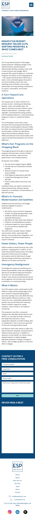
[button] (31, 5)
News (18, 489)
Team (17, 486)
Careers (17, 492)
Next (17, 395)
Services (18, 483)
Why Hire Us (17, 480)
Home (17, 475)
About (17, 478)
